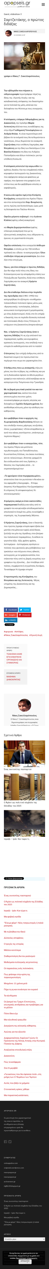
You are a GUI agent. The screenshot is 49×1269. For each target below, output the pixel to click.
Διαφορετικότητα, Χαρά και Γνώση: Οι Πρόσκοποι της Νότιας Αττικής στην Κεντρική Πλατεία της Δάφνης (24, 1041)
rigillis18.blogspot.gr (12, 1186)
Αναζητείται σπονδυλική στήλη (18, 1049)
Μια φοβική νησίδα (12, 916)
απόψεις (20, 631)
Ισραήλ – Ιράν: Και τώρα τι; (16, 910)
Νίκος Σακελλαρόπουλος (16, 635)
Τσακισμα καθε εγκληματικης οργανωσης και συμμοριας (14, 658)
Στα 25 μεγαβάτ (11, 1068)
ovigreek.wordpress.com (14, 1168)
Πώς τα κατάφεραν (12, 1062)
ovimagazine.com (11, 1163)
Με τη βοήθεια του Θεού (14, 931)
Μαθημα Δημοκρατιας (13, 678)
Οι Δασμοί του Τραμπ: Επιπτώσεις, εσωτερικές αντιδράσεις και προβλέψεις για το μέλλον (23, 1004)
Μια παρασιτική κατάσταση (16, 1095)
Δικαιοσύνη (9, 1055)
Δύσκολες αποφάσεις (14, 938)
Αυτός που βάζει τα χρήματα (16, 1083)
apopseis (9, 631)
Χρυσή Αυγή (36, 635)
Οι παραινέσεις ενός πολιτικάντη (18, 968)
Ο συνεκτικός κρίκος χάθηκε (16, 1089)
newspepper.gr (10, 1172)
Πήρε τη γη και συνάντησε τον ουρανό (21, 989)
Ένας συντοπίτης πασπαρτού (17, 895)
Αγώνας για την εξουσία (14, 1031)
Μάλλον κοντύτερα (12, 950)
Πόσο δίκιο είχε (11, 1013)
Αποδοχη (25, 1261)
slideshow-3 (16, 14)
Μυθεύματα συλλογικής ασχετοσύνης (21, 962)
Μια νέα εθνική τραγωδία (15, 1019)
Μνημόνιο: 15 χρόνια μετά (15, 983)
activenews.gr (9, 1181)
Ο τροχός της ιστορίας (14, 944)
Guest (6, 14)
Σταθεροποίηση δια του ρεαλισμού (19, 956)
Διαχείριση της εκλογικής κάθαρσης (20, 1025)
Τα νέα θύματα (10, 995)
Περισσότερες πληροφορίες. (27, 1258)
